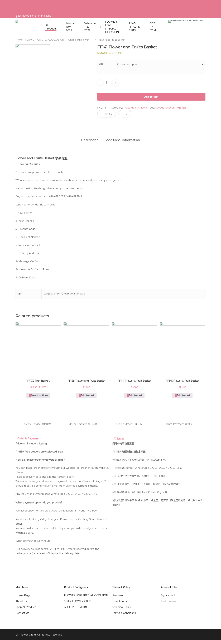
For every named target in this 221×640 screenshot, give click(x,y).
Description (90, 140)
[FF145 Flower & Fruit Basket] (182, 348)
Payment (118, 595)
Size (101, 63)
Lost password (169, 601)
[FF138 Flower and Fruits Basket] (86, 348)
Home (19, 39)
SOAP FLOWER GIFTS (78, 601)
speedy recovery (165, 107)
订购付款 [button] (119, 438)
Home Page (23, 595)
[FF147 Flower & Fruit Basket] (134, 348)
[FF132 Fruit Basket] (38, 348)
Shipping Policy (121, 607)
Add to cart (151, 96)
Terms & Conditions (124, 612)
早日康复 (181, 107)
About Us (21, 601)
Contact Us (22, 612)
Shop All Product (26, 607)
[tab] (90, 140)
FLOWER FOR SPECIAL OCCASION (44, 39)
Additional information (123, 140)
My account (168, 595)
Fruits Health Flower (78, 39)
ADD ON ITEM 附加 (75, 607)
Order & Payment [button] (28, 438)
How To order (120, 601)
